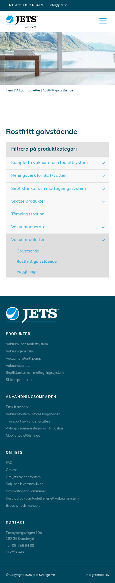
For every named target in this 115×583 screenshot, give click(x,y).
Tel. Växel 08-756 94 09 (26, 5)
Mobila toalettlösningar (24, 435)
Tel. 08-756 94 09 (20, 546)
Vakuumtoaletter (28, 90)
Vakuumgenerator (20, 351)
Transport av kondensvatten (28, 421)
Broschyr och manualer (24, 506)
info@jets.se (58, 5)
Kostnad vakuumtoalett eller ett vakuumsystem (42, 498)
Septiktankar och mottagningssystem (35, 373)
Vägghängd (27, 272)
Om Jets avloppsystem (23, 477)
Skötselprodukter (19, 380)
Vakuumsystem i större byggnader (33, 414)
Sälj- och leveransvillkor (24, 484)
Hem (9, 90)
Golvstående (28, 252)
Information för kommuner (26, 491)
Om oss (11, 470)
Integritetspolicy (97, 575)
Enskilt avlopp (17, 407)
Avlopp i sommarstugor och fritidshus (34, 428)
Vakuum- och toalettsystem (27, 344)
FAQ (9, 463)
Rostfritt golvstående (37, 262)
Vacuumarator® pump (23, 358)
